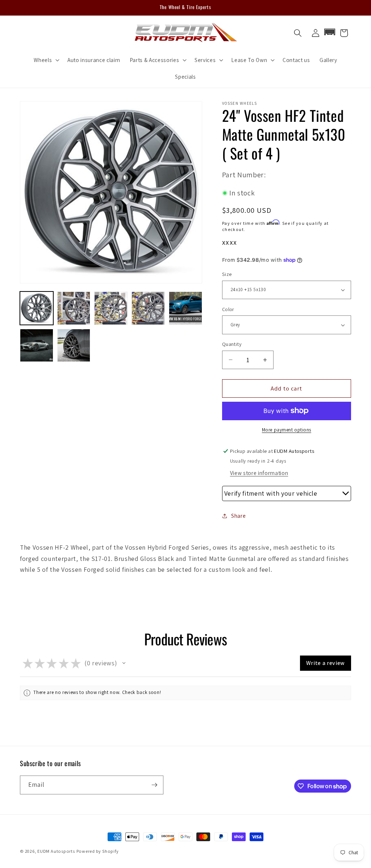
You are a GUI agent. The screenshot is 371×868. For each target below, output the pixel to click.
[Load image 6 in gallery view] (36, 345)
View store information (259, 472)
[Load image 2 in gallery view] (74, 308)
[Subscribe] (154, 785)
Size (227, 273)
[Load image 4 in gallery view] (148, 308)
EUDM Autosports (56, 851)
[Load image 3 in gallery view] (111, 308)
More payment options (286, 430)
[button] (46, 59)
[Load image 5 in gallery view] (185, 308)
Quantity (232, 343)
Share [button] (238, 515)
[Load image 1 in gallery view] (36, 308)
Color (228, 309)
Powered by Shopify (97, 851)
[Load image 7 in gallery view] (74, 345)
